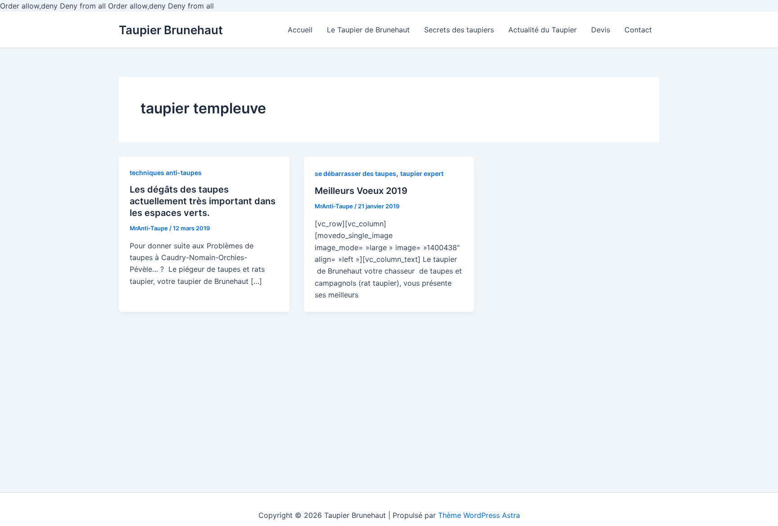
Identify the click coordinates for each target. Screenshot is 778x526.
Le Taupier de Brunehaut (368, 29)
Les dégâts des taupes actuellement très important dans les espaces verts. (203, 201)
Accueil (300, 29)
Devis (600, 29)
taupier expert (421, 173)
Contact (638, 29)
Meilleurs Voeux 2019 (361, 190)
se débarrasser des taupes (355, 173)
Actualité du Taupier (542, 29)
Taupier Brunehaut (171, 30)
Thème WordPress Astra (479, 515)
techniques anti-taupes (166, 172)
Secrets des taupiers (459, 29)
